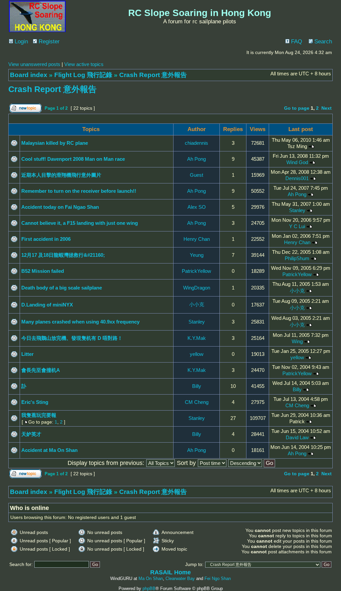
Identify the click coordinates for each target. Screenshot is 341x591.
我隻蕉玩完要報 (38, 415)
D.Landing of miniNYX (47, 305)
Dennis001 (297, 178)
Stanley (297, 210)
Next (326, 108)
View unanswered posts (34, 64)
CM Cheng (196, 402)
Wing (297, 341)
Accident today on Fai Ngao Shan (60, 207)
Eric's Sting (34, 402)
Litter (27, 354)
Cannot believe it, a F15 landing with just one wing (79, 223)
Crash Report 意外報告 (153, 74)
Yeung (196, 255)
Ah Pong (196, 159)
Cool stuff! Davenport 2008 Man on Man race (73, 159)
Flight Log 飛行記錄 (83, 74)
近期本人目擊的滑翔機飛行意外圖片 (61, 175)
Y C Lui (297, 226)
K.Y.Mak (196, 338)
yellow (196, 354)
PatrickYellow (196, 271)
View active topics (84, 64)
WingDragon (196, 287)
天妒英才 (31, 434)
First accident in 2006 (46, 239)
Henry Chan (196, 239)
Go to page (296, 108)
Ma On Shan (151, 578)
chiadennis (196, 143)
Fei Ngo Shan (217, 578)
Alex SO (196, 207)
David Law (297, 437)
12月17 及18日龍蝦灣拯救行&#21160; (63, 255)
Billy (196, 386)
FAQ (295, 41)
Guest (196, 175)
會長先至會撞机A (40, 370)
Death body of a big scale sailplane (61, 287)
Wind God (297, 162)
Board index (28, 74)
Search (322, 41)
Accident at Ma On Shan (49, 450)
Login (20, 41)
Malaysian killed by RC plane (54, 143)
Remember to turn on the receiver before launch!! (78, 191)
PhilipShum (297, 258)
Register (48, 41)
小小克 (297, 290)
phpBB (149, 588)
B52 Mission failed (42, 271)
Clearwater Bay (180, 578)
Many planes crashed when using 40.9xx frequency (80, 322)
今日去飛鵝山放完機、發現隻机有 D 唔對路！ (72, 338)
